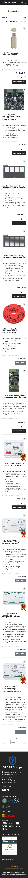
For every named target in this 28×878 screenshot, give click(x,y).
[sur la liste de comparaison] (24, 28)
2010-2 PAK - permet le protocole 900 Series (10, 54)
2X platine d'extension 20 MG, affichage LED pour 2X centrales (14, 187)
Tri (24, 17)
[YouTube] (5, 790)
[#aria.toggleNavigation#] (25, 2)
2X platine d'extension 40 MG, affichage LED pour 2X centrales (14, 256)
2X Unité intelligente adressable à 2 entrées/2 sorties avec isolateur (11, 541)
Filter (5, 17)
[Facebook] (3, 790)
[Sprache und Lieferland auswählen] (22, 2)
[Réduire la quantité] (18, 77)
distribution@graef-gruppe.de (12, 780)
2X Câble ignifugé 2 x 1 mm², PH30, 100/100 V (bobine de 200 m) (9, 330)
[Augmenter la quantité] (25, 77)
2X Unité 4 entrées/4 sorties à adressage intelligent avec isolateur (11, 615)
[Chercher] (18, 2)
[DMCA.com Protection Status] (8, 872)
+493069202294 (8, 777)
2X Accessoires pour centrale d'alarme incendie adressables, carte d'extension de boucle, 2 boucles (13, 116)
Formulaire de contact (9, 782)
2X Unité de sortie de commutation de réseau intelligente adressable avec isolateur (11, 689)
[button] (21, 21)
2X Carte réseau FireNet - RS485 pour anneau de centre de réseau (14, 396)
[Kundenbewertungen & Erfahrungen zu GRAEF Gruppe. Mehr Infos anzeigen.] (9, 845)
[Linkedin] (8, 790)
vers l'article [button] (20, 362)
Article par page (11, 21)
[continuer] (24, 742)
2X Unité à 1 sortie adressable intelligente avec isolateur (13, 464)
